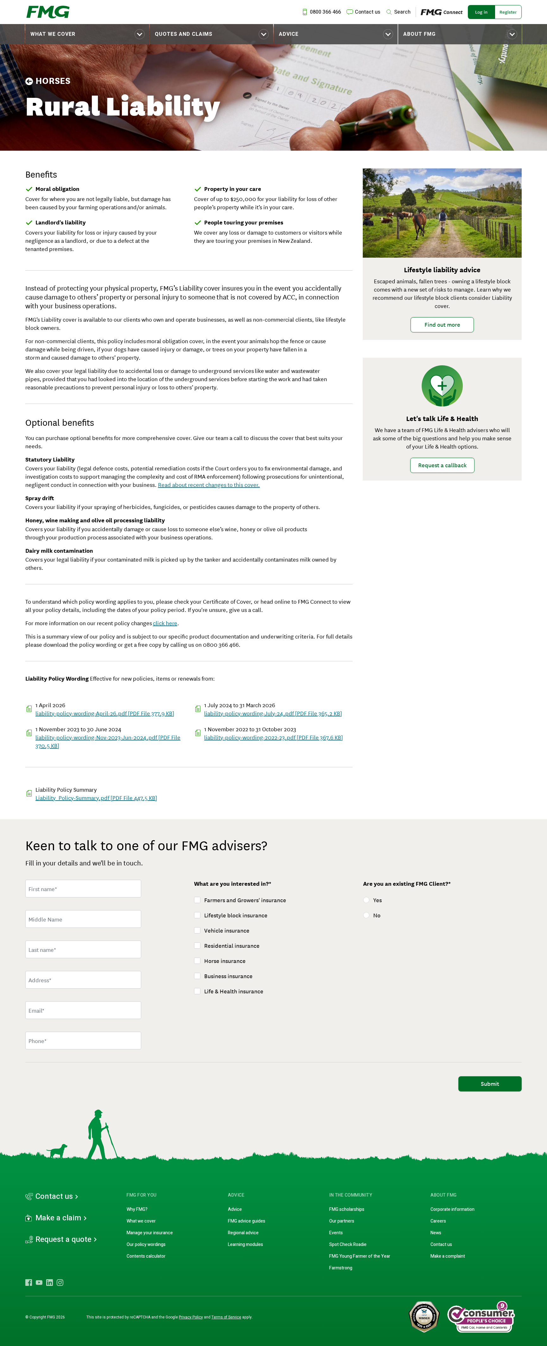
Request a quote (63, 1239)
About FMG (419, 34)
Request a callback (442, 465)
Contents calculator (146, 1256)
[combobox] (83, 980)
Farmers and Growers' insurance (245, 900)
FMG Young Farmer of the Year (359, 1256)
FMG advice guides (246, 1221)
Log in (481, 12)
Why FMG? (137, 1209)
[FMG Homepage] (48, 12)
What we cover (52, 34)
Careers (438, 1221)
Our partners (341, 1221)
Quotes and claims (183, 34)
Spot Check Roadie (348, 1244)
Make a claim (58, 1218)
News (436, 1233)
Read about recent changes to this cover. (209, 484)
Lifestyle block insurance (235, 915)
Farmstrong (340, 1268)
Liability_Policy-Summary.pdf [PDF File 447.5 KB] (96, 797)
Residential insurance (232, 945)
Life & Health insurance (233, 991)
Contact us (54, 1196)
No (376, 915)
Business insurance (228, 976)
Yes (377, 900)
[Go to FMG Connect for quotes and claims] (444, 12)
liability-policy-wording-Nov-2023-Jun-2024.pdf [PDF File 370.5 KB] (107, 741)
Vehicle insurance (226, 930)
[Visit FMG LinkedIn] (49, 1282)
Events (336, 1233)
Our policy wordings (146, 1244)
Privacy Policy (191, 1317)
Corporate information (453, 1209)
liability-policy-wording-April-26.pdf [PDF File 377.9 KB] (104, 713)
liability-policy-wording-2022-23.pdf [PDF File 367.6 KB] (273, 737)
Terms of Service (226, 1317)
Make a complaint (448, 1256)
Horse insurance (225, 961)
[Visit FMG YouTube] (39, 1282)
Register (508, 12)
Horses (52, 81)
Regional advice (243, 1233)
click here (165, 623)
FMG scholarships (346, 1209)
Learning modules (245, 1244)
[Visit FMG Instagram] (60, 1282)
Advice (289, 34)
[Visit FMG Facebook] (28, 1282)
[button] (87, 34)
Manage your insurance (150, 1233)
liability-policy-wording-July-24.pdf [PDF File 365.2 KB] (273, 713)
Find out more (442, 324)
